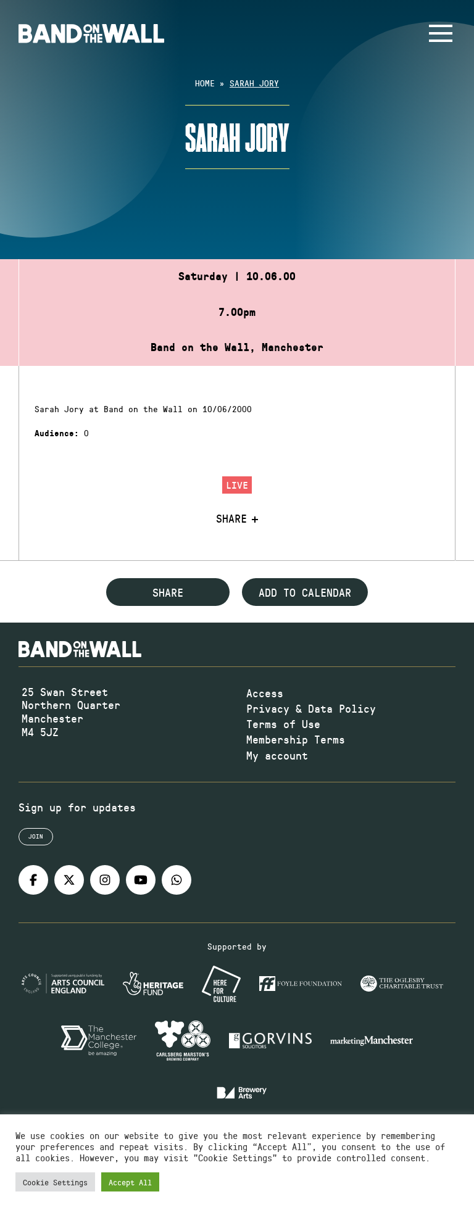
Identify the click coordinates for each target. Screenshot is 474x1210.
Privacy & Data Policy (311, 708)
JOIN (35, 836)
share (167, 592)
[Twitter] (69, 880)
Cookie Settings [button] (55, 1182)
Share (231, 519)
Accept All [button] (130, 1182)
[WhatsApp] (176, 880)
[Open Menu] (440, 33)
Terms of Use (283, 723)
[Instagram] (105, 880)
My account (277, 755)
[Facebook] (33, 880)
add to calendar (305, 592)
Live (237, 484)
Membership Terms (295, 739)
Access (264, 693)
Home (205, 83)
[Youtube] (141, 880)
